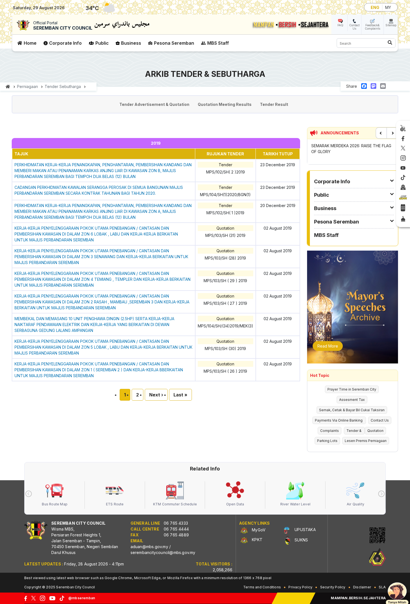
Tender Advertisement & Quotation (154, 104)
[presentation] (28, 494)
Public (102, 43)
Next (392, 133)
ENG (375, 7)
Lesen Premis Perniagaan (366, 441)
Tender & (354, 431)
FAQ (340, 25)
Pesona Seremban (174, 43)
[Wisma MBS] (403, 188)
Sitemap (390, 25)
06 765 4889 (176, 534)
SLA (382, 587)
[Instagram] (403, 158)
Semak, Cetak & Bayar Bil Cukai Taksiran (352, 410)
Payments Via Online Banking (339, 420)
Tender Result (274, 104)
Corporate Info (65, 43)
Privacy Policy (300, 587)
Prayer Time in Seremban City (351, 389)
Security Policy (333, 587)
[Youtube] (403, 168)
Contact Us (354, 26)
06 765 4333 (176, 523)
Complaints (329, 431)
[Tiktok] (403, 177)
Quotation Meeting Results (225, 104)
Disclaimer (362, 587)
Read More (327, 346)
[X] (403, 148)
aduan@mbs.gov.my (149, 546)
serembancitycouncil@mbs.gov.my (163, 552)
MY (388, 7)
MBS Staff (218, 43)
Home (30, 43)
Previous (381, 133)
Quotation (375, 431)
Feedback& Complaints (372, 26)
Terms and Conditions (262, 587)
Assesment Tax (352, 400)
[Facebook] (403, 139)
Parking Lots (327, 441)
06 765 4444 (176, 529)
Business (131, 43)
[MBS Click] (403, 197)
